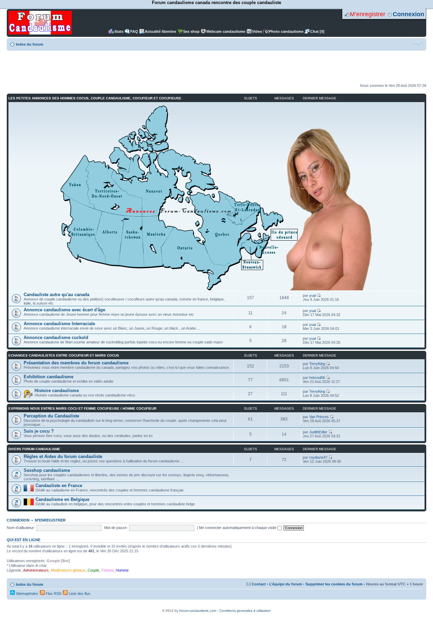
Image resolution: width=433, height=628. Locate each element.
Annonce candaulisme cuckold (56, 337)
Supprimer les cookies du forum (334, 584)
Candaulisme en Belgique (62, 499)
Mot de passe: (116, 528)
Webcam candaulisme (225, 31)
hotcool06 (317, 378)
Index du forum (29, 44)
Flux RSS (53, 593)
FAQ (134, 31)
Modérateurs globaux (68, 570)
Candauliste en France (59, 485)
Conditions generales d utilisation (245, 610)
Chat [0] (317, 31)
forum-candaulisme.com (197, 610)
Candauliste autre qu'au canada (56, 294)
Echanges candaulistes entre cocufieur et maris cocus (63, 355)
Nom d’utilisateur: (21, 528)
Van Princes (319, 417)
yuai (312, 295)
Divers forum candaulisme (34, 449)
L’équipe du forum (285, 584)
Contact (259, 584)
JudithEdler (318, 432)
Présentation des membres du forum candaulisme (76, 362)
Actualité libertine (160, 31)
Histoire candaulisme (57, 390)
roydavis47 (318, 457)
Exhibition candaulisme (48, 376)
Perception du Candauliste (51, 415)
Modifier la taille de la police (418, 43)
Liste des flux (79, 593)
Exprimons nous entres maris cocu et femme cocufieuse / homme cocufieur (82, 408)
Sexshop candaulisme (47, 470)
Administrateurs (36, 570)
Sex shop (191, 31)
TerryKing (317, 364)
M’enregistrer (367, 14)
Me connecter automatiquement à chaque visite (238, 528)
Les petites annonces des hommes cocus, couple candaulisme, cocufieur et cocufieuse (94, 98)
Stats (118, 31)
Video (257, 31)
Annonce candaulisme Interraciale (59, 323)
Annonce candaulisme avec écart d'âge (64, 309)
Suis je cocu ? (39, 431)
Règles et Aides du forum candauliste (63, 456)
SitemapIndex (26, 593)
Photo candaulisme (286, 31)
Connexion (408, 14)
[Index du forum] (40, 23)
